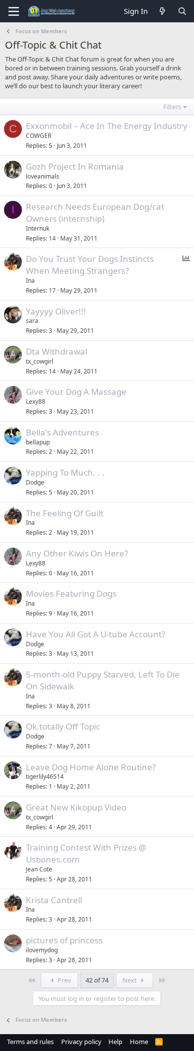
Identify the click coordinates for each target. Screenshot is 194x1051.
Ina (30, 280)
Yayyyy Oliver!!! (56, 311)
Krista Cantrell (54, 900)
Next (130, 980)
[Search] (182, 11)
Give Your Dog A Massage (76, 391)
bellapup (38, 442)
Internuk (37, 228)
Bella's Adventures (62, 432)
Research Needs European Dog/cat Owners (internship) (95, 212)
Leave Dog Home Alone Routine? (91, 767)
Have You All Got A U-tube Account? (95, 634)
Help (115, 1041)
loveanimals (42, 176)
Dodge (35, 482)
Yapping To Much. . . (65, 472)
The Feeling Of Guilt (64, 513)
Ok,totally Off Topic (63, 726)
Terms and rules (30, 1041)
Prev (63, 980)
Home (139, 1041)
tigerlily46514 (45, 776)
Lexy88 (35, 401)
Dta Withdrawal (56, 351)
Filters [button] (172, 106)
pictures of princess (64, 940)
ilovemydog (42, 950)
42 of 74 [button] (97, 980)
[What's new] (162, 11)
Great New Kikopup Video (76, 807)
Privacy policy (81, 1041)
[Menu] (13, 11)
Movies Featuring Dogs (71, 593)
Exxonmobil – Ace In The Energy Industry (107, 125)
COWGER (38, 135)
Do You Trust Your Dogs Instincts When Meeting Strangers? (90, 264)
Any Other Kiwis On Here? (77, 553)
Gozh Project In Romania (75, 166)
